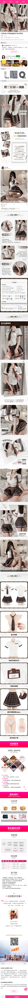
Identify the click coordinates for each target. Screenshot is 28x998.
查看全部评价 (14, 51)
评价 (10, 2)
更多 (23, 2)
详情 (4, 2)
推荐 (17, 2)
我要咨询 (14, 991)
